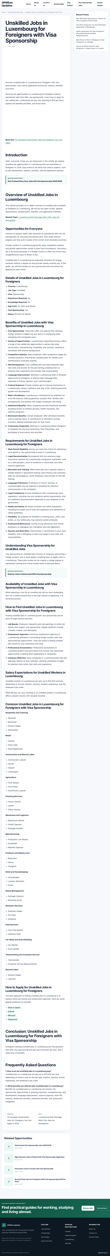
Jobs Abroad (45, 1229)
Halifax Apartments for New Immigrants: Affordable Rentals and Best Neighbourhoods (90, 33)
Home (28, 4)
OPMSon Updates (7, 4)
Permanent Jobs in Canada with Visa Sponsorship (34, 1169)
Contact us (46, 4)
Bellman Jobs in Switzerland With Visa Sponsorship (29, 574)
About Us (92, 1229)
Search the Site (46, 1241)
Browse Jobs (88, 1208)
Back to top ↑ (103, 1253)
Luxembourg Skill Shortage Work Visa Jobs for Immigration (50, 1118)
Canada (67, 1231)
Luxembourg (69, 1239)
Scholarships (59, 4)
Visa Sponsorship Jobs (85, 4)
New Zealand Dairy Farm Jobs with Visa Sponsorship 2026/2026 (35, 181)
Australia (68, 1243)
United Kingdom (70, 1235)
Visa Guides (70, 4)
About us (36, 4)
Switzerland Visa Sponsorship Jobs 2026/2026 (33, 1145)
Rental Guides (100, 4)
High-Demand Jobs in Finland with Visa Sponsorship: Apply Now (39, 1157)
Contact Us (93, 1233)
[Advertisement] (36, 65)
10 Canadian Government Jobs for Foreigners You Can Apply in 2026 (19, 1118)
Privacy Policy (94, 1237)
